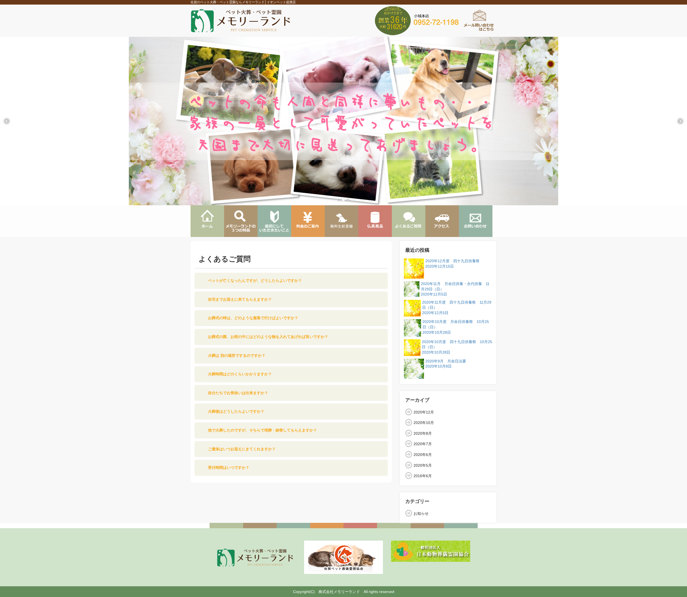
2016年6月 (423, 476)
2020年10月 (424, 422)
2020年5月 (423, 465)
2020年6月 (423, 454)
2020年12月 (424, 412)
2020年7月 (423, 444)
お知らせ (421, 513)
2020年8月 (423, 433)
